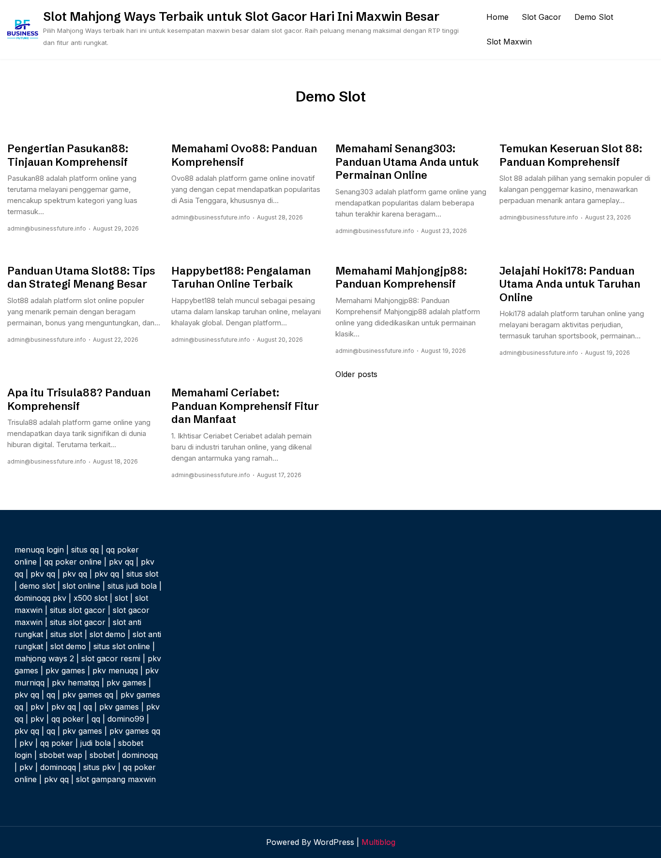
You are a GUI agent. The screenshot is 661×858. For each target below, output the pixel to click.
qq (50, 694)
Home (497, 17)
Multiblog (378, 842)
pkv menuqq (115, 670)
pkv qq (121, 562)
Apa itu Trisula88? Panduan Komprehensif (78, 399)
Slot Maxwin (509, 41)
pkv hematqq (75, 682)
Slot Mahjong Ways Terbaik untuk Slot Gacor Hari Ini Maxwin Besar (241, 16)
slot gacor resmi (110, 658)
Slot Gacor (541, 17)
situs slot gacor (77, 610)
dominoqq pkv (40, 598)
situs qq (85, 549)
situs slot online (121, 646)
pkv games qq (87, 694)
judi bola (95, 743)
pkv (37, 707)
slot (121, 598)
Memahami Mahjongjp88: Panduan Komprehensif (401, 277)
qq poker (67, 719)
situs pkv (99, 767)
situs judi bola (132, 586)
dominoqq (140, 755)
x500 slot (90, 598)
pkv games (65, 670)
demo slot (37, 586)
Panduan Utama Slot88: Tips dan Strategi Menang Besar (81, 277)
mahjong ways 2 (44, 658)
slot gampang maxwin (116, 779)
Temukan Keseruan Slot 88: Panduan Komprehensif (570, 155)
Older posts (356, 374)
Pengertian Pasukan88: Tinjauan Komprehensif (67, 155)
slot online (81, 586)
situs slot (142, 574)
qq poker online (73, 562)
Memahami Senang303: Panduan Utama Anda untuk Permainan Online (407, 162)
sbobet (102, 755)
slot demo (107, 634)
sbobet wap (60, 755)
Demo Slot (593, 17)
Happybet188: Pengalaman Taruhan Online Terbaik (241, 277)
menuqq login (39, 549)
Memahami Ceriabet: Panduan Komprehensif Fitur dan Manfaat (245, 406)
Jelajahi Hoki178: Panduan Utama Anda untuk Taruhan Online (569, 284)
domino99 (125, 719)
